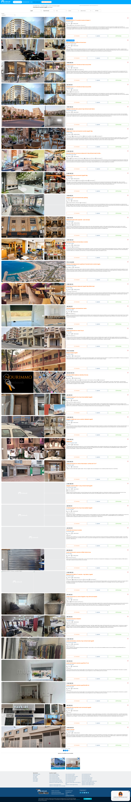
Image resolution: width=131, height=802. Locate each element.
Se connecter (37, 2)
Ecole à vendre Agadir (72, 352)
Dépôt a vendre (70, 729)
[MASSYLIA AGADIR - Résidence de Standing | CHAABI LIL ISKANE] (78, 758)
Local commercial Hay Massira (87, 778)
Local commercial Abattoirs (54, 774)
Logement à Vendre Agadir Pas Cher (93, 5)
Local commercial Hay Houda (71, 778)
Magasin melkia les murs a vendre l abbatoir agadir (79, 419)
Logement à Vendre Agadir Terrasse (88, 782)
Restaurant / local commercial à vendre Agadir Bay (79, 131)
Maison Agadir (35, 775)
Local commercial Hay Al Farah (87, 777)
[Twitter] (82, 792)
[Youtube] (86, 792)
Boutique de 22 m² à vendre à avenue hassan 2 (78, 20)
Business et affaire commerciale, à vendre (77, 242)
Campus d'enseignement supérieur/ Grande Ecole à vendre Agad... (83, 264)
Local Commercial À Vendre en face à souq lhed (78, 64)
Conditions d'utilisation (70, 795)
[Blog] (84, 792)
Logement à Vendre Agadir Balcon (55, 784)
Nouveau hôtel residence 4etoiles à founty (77, 375)
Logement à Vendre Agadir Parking (72, 784)
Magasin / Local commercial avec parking (77, 197)
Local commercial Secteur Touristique (55, 781)
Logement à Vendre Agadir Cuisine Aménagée (57, 785)
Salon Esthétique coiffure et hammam (76, 42)
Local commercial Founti (86, 776)
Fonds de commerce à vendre (74, 530)
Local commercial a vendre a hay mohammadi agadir (80, 641)
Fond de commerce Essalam (73, 618)
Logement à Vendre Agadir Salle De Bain (84, 5)
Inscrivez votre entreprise (56, 792)
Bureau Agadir (35, 778)
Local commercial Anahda (70, 775)
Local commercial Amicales (86, 774)
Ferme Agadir (35, 781)
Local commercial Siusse (70, 781)
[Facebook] (80, 792)
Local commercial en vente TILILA (75, 330)
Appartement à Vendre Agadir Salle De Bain (89, 781)
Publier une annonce (55, 790)
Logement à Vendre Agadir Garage (88, 784)
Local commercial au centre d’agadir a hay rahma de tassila (81, 596)
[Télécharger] (43, 791)
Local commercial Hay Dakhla (54, 778)
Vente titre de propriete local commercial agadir (78, 707)
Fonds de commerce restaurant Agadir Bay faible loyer (80, 286)
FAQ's (67, 793)
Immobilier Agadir (44, 5)
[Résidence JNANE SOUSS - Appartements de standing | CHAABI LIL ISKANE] (63, 758)
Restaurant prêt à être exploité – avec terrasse (78, 219)
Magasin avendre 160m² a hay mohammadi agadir (79, 485)
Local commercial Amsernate (54, 775)
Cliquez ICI (78, 799)
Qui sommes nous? (69, 790)
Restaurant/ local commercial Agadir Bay (77, 175)
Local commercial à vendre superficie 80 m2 (77, 685)
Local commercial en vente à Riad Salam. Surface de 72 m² (81, 463)
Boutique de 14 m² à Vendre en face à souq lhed (78, 86)
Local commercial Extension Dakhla (72, 776)
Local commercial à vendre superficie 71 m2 (77, 663)
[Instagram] (88, 792)
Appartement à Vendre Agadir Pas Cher (56, 782)
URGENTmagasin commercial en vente (76, 308)
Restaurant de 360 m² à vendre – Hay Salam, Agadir (79, 574)
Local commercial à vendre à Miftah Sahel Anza (78, 552)
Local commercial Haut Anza (54, 777)
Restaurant (69, 441)
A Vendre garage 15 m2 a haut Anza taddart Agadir (79, 397)
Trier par (2, 13)
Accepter (88, 798)
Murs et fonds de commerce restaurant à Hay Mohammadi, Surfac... (83, 153)
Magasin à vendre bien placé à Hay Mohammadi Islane (80, 109)
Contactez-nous (68, 792)
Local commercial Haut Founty (71, 777)
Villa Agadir (35, 776)
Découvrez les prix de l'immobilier (57, 793)
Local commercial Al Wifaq (70, 774)
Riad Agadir (35, 777)
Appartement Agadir (36, 774)
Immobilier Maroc (36, 5)
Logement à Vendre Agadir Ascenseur (88, 783)
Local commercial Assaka (53, 776)
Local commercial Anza (86, 775)
